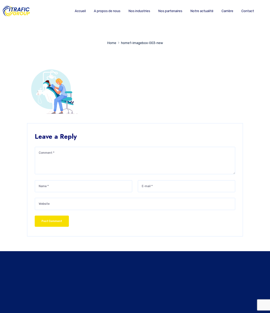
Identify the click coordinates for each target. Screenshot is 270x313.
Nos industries (139, 11)
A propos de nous (107, 11)
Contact (247, 11)
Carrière (227, 11)
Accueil (80, 11)
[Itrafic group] (17, 11)
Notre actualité (201, 11)
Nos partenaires (170, 11)
